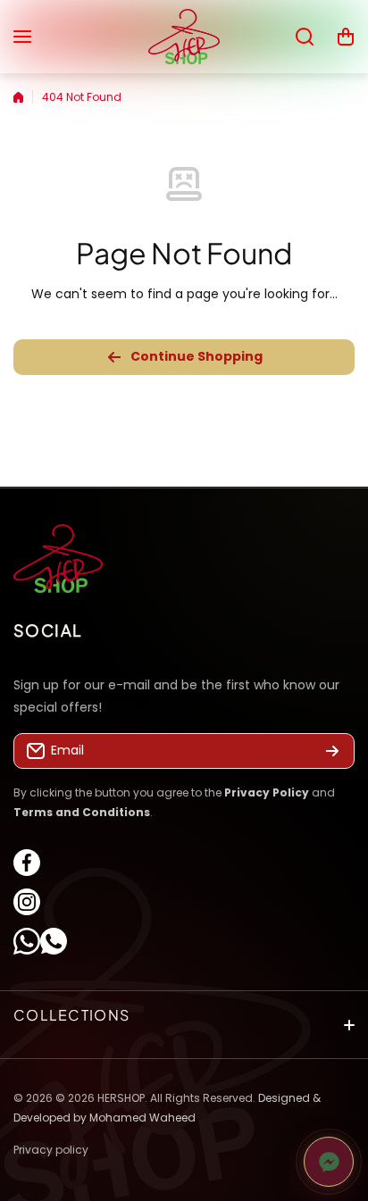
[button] (346, 37)
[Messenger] (329, 1162)
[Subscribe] (332, 752)
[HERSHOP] (184, 36)
